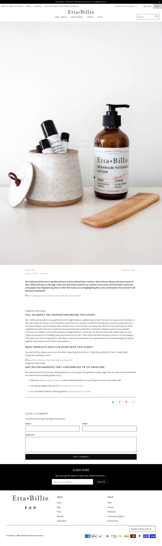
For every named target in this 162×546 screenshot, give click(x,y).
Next (133, 270)
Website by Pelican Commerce (32, 535)
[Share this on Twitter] (113, 402)
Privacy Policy (113, 521)
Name (28, 424)
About (29, 6)
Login (148, 6)
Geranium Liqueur (52, 380)
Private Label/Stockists (12, 6)
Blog (58, 507)
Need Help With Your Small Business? (62, 6)
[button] (65, 17)
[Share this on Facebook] (120, 402)
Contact (38, 6)
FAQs (110, 503)
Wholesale (111, 512)
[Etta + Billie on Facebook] (26, 507)
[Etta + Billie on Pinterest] (35, 507)
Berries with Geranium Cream (70, 385)
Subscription (61, 521)
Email (85, 424)
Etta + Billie (16, 535)
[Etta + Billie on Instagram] (30, 507)
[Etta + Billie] (81, 12)
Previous (125, 270)
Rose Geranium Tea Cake (79, 391)
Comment (30, 435)
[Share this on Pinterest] (126, 402)
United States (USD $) (125, 6)
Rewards (60, 516)
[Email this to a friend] (133, 402)
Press (59, 512)
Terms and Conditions (116, 516)
